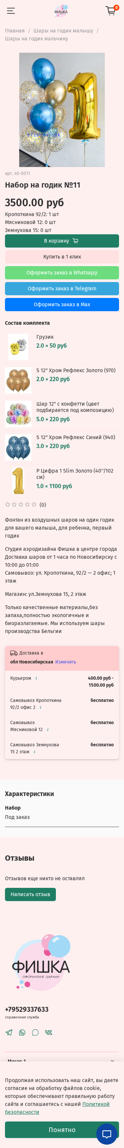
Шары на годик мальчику (36, 38)
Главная (15, 31)
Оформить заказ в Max (62, 304)
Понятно (62, 1130)
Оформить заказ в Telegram (62, 288)
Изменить (65, 662)
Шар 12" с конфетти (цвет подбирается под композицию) (75, 407)
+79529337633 (27, 1009)
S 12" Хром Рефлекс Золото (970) (75, 370)
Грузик (45, 337)
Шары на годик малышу (63, 31)
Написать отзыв (30, 894)
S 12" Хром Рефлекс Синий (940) (75, 437)
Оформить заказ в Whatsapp (62, 272)
